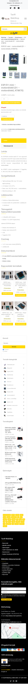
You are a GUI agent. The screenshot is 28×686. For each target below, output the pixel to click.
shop (9, 521)
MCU (21, 517)
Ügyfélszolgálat (6, 570)
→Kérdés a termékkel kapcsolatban (11, 124)
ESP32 (13, 515)
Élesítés (5, 526)
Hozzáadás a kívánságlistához (11, 102)
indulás (17, 515)
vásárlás (16, 523)
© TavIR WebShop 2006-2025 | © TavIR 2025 (14, 678)
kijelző (21, 515)
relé (4, 521)
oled (24, 519)
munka (9, 519)
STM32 (13, 521)
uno (13, 523)
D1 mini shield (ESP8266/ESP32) (16, 129)
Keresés (14, 346)
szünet (22, 521)
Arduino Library (6, 261)
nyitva (20, 519)
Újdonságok (5, 547)
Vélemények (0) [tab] (8, 146)
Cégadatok (5, 563)
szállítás (18, 521)
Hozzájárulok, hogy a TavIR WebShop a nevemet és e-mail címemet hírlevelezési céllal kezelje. (13, 596)
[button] (24, 55)
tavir (4, 523)
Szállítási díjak (6, 572)
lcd (18, 517)
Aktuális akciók (6, 545)
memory (5, 519)
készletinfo (13, 517)
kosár (4, 517)
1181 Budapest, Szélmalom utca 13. (11, 622)
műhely (13, 519)
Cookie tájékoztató (7, 569)
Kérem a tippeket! (6, 599)
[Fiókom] (11, 33)
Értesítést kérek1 (7, 119)
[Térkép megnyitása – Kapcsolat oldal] (14, 631)
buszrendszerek (6, 515)
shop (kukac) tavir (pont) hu (13, 616)
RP (6, 521)
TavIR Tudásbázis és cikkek (10, 549)
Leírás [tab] (5, 140)
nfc (17, 519)
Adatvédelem (6, 567)
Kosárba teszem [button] (7, 293)
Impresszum (6, 552)
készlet (8, 517)
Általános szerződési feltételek (11, 565)
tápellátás (8, 523)
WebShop (22, 523)
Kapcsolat (5, 543)
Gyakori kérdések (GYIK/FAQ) (10, 554)
